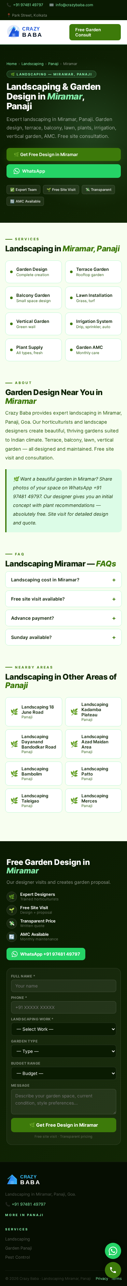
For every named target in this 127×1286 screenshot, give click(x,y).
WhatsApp (33, 171)
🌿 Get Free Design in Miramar (46, 154)
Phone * (19, 998)
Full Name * (23, 976)
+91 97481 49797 (28, 5)
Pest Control (17, 1257)
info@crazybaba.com (74, 5)
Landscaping (32, 63)
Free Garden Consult (88, 32)
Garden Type (24, 1041)
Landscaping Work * (32, 1019)
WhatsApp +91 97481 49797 (50, 954)
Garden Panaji (18, 1248)
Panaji (53, 63)
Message (20, 1085)
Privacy (102, 1278)
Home (12, 63)
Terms (116, 1278)
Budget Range (26, 1063)
